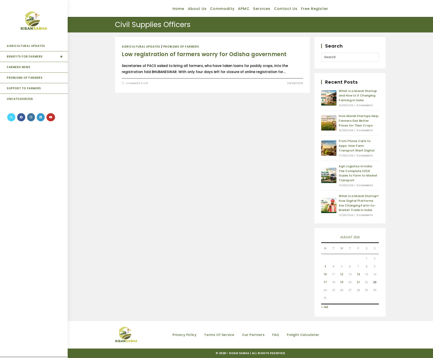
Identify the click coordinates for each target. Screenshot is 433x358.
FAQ (275, 335)
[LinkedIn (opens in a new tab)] (41, 117)
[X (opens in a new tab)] (11, 117)
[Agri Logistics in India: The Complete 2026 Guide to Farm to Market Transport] (328, 175)
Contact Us (286, 8)
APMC (244, 8)
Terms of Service (219, 335)
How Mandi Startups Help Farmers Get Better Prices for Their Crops (358, 121)
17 (325, 282)
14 (358, 274)
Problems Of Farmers (181, 46)
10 (325, 274)
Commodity (222, 8)
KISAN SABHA (239, 353)
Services (262, 8)
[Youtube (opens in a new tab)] (50, 117)
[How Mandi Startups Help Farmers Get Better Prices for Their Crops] (328, 123)
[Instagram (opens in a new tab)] (31, 117)
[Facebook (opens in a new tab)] (21, 117)
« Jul (324, 307)
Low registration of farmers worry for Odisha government (204, 54)
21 (358, 282)
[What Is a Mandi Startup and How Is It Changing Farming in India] (328, 98)
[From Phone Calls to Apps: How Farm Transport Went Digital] (328, 148)
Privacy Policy (184, 335)
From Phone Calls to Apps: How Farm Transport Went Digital (357, 146)
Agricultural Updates (141, 46)
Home (178, 8)
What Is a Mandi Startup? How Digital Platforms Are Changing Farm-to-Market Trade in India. (359, 203)
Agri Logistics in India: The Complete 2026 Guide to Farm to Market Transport (358, 173)
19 (341, 282)
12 (341, 274)
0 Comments (365, 105)
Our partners (253, 335)
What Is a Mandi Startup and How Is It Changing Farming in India (358, 96)
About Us (197, 8)
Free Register (314, 8)
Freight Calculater (303, 335)
